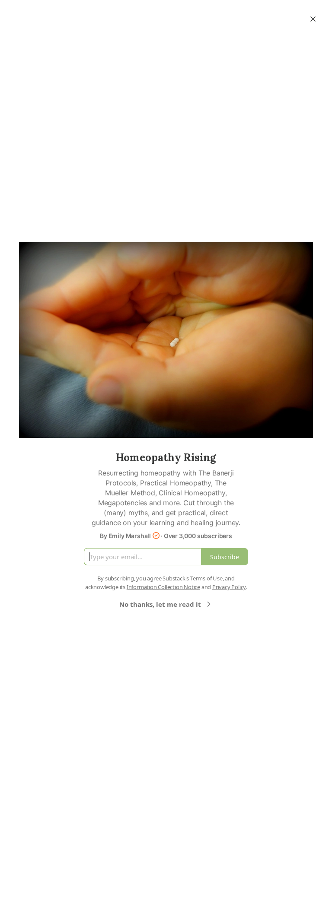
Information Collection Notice (163, 587)
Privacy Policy (229, 587)
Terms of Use (206, 578)
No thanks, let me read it (160, 604)
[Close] (313, 19)
